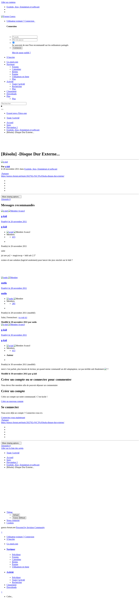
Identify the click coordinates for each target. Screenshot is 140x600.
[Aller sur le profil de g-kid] (4, 162)
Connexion (17, 48)
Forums (15, 67)
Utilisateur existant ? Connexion (21, 21)
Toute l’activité (18, 84)
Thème (10, 512)
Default (16, 515)
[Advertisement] (70, 142)
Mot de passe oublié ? (21, 52)
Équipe (15, 74)
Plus (14, 79)
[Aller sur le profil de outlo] (4, 277)
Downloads (12, 94)
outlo (4, 282)
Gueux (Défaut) (19, 518)
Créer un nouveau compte (12, 401)
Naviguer (11, 64)
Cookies (10, 523)
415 (13, 237)
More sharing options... (11, 197)
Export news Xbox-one (17, 113)
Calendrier (16, 69)
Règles (15, 72)
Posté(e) (14, 221)
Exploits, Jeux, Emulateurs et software (40, 169)
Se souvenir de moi (20, 45)
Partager (5, 173)
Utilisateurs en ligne (20, 76)
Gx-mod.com (12, 62)
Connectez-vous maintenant (13, 417)
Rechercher (17, 86)
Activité (10, 81)
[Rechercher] (2, 109)
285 (13, 303)
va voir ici (22, 317)
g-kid (7, 166)
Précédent (16, 554)
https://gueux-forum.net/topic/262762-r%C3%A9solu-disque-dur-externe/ (32, 176)
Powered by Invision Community (30, 527)
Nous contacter (13, 520)
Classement (11, 91)
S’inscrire (11, 57)
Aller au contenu (8, 2)
